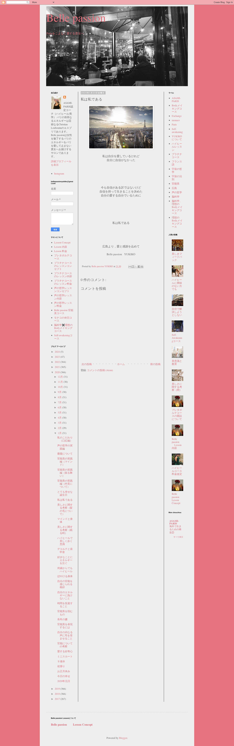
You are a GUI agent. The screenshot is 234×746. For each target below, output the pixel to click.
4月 (60, 417)
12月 (61, 376)
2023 (57, 356)
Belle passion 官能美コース (63, 311)
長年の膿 (62, 619)
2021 (57, 367)
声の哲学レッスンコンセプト (63, 289)
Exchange (177, 115)
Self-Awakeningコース (177, 337)
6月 (60, 407)
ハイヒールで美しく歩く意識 (65, 541)
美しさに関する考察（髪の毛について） (65, 509)
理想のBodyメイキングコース (177, 222)
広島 (174, 188)
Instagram (59, 173)
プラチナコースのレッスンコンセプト (63, 265)
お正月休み (63, 671)
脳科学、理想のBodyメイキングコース (177, 207)
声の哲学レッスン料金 (63, 304)
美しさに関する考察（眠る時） (65, 529)
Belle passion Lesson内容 (176, 443)
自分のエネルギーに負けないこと (65, 595)
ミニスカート (65, 656)
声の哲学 (177, 192)
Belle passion (76, 17)
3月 (60, 422)
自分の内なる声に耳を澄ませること (65, 635)
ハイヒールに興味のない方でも (177, 284)
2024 (57, 351)
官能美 (175, 183)
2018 (57, 693)
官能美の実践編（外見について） (65, 483)
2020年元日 (63, 681)
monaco (176, 120)
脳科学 (175, 196)
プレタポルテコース (63, 257)
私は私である (65, 499)
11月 (61, 381)
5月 (60, 412)
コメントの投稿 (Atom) (100, 370)
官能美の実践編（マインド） (65, 461)
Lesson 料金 (60, 251)
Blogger (123, 737)
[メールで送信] (129, 266)
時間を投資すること (65, 604)
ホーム (121, 364)
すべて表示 (178, 537)
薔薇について (65, 453)
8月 (60, 397)
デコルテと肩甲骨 (65, 550)
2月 (60, 428)
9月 (60, 392)
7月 (60, 402)
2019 (57, 688)
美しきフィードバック (177, 256)
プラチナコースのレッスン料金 (63, 282)
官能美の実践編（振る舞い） (65, 472)
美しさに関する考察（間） (177, 386)
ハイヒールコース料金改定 (177, 471)
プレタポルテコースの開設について (177, 414)
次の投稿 (87, 364)
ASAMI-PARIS (176, 99)
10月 (61, 386)
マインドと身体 (65, 520)
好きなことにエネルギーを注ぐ (65, 560)
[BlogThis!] (133, 266)
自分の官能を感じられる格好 (65, 584)
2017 (57, 698)
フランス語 (177, 163)
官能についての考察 (65, 645)
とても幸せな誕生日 (65, 493)
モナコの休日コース (63, 319)
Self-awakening (177, 130)
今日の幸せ (63, 676)
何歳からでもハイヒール (65, 569)
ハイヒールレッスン (177, 146)
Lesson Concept (62, 242)
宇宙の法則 (177, 177)
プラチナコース (177, 155)
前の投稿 (155, 364)
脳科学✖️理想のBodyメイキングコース (63, 328)
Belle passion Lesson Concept (178, 498)
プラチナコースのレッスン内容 (63, 274)
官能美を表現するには (65, 625)
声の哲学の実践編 (65, 447)
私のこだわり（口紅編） (65, 439)
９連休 (61, 661)
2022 (57, 361)
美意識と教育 (177, 362)
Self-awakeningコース (63, 337)
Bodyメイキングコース (177, 108)
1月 (60, 433)
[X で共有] (136, 266)
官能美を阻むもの (65, 612)
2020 (57, 372)
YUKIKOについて (177, 138)
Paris (174, 124)
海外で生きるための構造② (175, 529)
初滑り (61, 666)
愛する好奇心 (65, 651)
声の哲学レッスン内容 (63, 297)
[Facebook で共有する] (139, 266)
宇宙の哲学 (177, 170)
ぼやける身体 (65, 576)
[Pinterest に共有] (142, 266)
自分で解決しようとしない (177, 311)
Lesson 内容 (60, 246)
